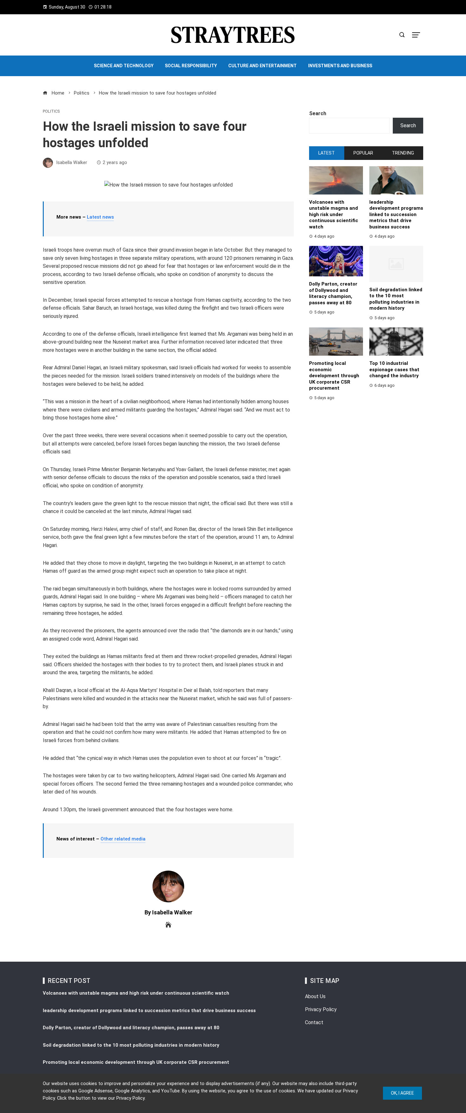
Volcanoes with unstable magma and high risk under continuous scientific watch (333, 214)
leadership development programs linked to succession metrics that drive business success (396, 214)
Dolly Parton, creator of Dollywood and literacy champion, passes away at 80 (333, 293)
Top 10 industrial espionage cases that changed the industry (394, 369)
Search (317, 113)
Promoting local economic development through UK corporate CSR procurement (334, 375)
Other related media (123, 839)
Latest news (100, 217)
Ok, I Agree (402, 1093)
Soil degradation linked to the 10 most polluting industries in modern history (395, 299)
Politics (51, 111)
